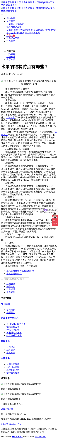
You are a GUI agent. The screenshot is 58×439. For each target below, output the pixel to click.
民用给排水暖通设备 (16, 324)
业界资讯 (10, 289)
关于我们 (5, 304)
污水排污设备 (12, 330)
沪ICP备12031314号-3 (11, 424)
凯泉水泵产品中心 (9, 318)
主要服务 (5, 358)
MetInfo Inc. (40, 436)
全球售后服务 (12, 373)
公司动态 (10, 286)
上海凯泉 (10, 117)
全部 (8, 30)
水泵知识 (10, 59)
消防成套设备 (12, 327)
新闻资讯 (10, 56)
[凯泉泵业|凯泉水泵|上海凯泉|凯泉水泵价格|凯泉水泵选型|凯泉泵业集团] (29, 6)
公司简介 (10, 310)
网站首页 (10, 18)
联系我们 (10, 312)
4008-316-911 (7, 409)
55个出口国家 (12, 367)
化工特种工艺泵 (14, 335)
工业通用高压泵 (14, 332)
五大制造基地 (12, 370)
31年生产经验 (12, 364)
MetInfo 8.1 (17, 436)
